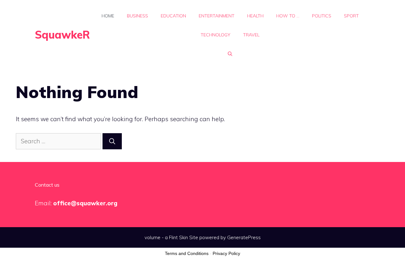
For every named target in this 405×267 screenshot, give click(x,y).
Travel (251, 35)
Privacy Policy (226, 253)
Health (255, 16)
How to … (287, 16)
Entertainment (216, 16)
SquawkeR (62, 34)
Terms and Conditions (187, 253)
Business (137, 16)
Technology (215, 35)
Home (108, 16)
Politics (321, 16)
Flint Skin (178, 237)
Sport (351, 16)
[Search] (112, 141)
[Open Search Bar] (230, 53)
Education (173, 16)
